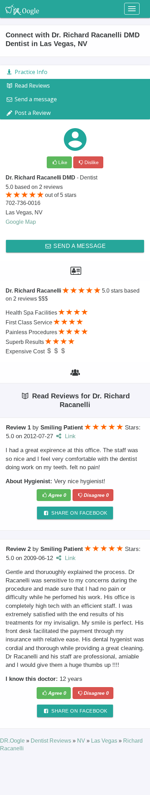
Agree (57, 495)
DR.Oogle (13, 741)
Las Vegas (105, 741)
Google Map (21, 222)
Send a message (79, 246)
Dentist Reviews (52, 741)
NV (82, 741)
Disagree (96, 495)
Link (69, 436)
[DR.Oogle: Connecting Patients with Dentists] (22, 8)
